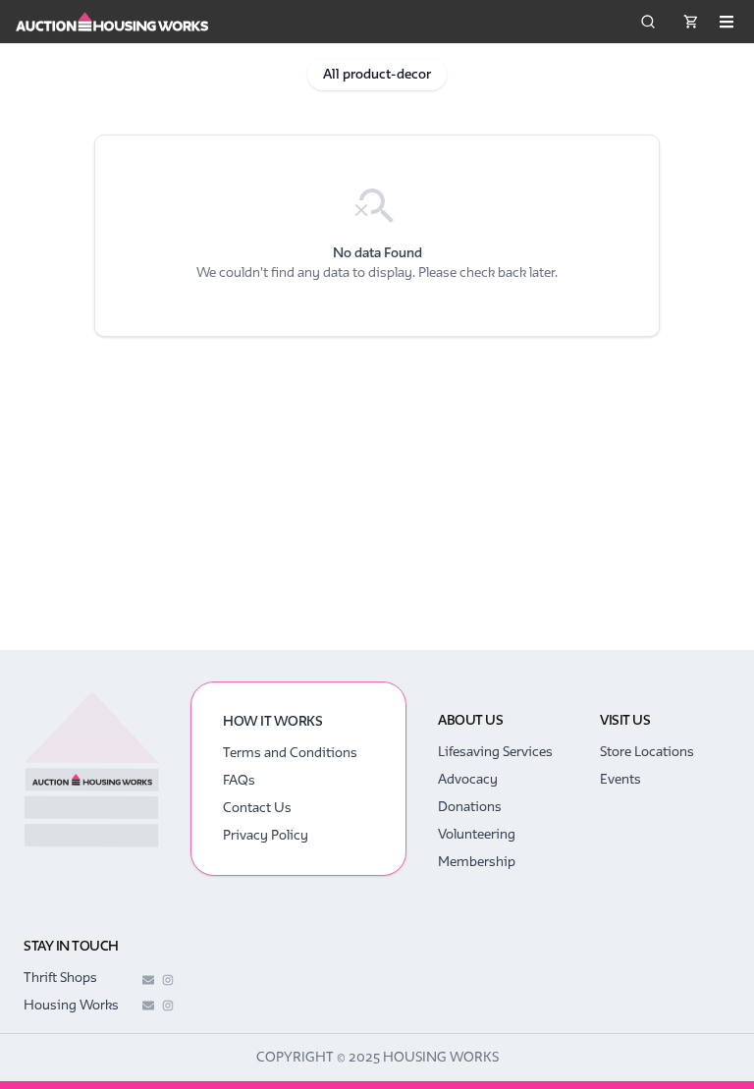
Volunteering (476, 834)
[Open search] (648, 21)
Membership (476, 861)
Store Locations (647, 751)
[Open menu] (726, 21)
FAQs (239, 780)
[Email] (148, 980)
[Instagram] (168, 980)
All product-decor (377, 74)
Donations (470, 806)
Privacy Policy (265, 835)
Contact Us (257, 807)
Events (620, 779)
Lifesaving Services (495, 751)
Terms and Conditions (290, 752)
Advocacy (468, 779)
